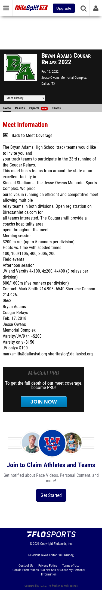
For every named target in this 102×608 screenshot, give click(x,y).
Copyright (46, 544)
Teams (56, 108)
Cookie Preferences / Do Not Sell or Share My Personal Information (49, 572)
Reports (38, 108)
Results (20, 108)
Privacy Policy (47, 566)
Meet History (15, 98)
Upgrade (63, 8)
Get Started (51, 495)
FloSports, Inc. (63, 544)
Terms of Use (70, 566)
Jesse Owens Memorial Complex (64, 77)
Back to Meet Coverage (32, 135)
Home (7, 108)
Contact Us (25, 566)
